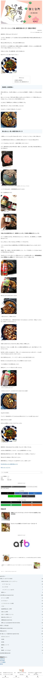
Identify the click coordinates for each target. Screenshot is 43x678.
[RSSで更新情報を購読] (32, 505)
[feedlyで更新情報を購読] (11, 505)
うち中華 (28, 486)
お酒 (36, 486)
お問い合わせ (36, 674)
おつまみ (32, 486)
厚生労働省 (2, 660)
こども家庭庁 (3, 662)
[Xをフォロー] (11, 502)
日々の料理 (3, 488)
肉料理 (8, 488)
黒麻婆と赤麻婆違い (19, 80)
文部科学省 (2, 658)
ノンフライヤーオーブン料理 (8, 674)
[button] (41, 472)
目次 (20, 77)
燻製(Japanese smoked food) (22, 672)
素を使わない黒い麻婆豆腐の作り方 (22, 81)
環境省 (1, 664)
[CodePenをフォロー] (32, 502)
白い (9, 464)
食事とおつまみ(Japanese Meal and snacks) (19, 486)
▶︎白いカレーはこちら (5, 467)
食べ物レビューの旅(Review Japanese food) (36, 673)
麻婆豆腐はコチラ (14, 464)
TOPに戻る (21, 674)
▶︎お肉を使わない (4, 464)
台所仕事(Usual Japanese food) (6, 486)
